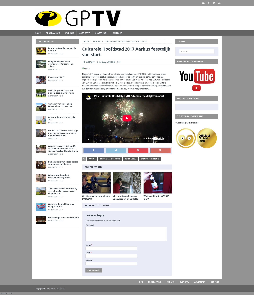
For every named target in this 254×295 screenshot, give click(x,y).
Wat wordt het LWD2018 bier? (156, 197)
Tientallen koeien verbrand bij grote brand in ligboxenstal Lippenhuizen (62, 191)
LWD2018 (69, 33)
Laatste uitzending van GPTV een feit (62, 49)
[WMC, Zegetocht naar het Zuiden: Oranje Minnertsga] (41, 95)
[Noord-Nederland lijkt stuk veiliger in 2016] (41, 209)
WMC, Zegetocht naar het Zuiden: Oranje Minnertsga (61, 91)
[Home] (203, 3)
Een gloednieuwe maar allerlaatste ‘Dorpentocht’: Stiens (61, 63)
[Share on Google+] (160, 150)
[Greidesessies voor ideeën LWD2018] (96, 192)
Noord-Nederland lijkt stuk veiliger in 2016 (61, 205)
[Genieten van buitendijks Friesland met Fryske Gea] (41, 109)
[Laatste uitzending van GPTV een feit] (41, 53)
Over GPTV (84, 33)
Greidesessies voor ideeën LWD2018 (96, 197)
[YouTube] (219, 3)
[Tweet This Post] (116, 150)
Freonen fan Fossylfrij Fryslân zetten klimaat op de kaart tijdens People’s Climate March (63, 148)
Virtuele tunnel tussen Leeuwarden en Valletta (126, 197)
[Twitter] (214, 3)
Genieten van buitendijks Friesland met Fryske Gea (60, 105)
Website (88, 260)
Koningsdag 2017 (56, 77)
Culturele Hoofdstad (110, 159)
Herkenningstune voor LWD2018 (63, 217)
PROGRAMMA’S (53, 33)
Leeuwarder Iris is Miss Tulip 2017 (61, 118)
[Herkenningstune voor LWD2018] (41, 223)
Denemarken (130, 159)
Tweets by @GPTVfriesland (186, 122)
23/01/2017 (90, 62)
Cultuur (102, 62)
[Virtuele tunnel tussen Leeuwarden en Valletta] (127, 192)
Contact (117, 33)
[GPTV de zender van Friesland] (127, 18)
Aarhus (92, 159)
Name (88, 245)
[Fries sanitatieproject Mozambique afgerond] (41, 180)
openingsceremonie (150, 159)
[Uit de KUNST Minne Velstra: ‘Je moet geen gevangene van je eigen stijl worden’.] (41, 135)
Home (38, 33)
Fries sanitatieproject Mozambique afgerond (59, 176)
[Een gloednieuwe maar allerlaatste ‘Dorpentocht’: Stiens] (41, 66)
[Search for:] (196, 51)
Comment (89, 225)
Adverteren (101, 33)
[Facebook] (208, 3)
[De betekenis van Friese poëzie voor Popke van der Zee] (41, 167)
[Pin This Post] (138, 150)
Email (88, 252)
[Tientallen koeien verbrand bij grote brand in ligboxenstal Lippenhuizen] (41, 194)
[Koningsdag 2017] (41, 82)
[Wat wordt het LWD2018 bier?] (158, 192)
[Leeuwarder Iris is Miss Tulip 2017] (41, 122)
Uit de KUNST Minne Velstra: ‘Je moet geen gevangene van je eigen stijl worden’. (63, 133)
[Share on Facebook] (93, 150)
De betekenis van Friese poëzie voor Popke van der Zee (63, 163)
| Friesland (59, 288)
